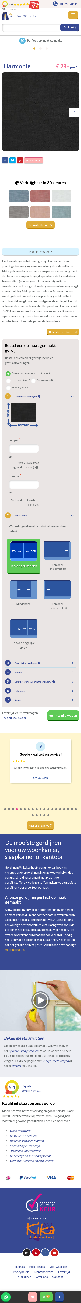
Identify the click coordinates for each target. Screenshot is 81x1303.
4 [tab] (17, 811)
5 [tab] (21, 811)
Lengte (13, 440)
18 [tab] (72, 811)
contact (16, 1065)
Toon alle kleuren (39, 225)
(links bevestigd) (57, 568)
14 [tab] (56, 811)
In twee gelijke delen (23, 565)
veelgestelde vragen (55, 1061)
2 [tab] (9, 811)
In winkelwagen (65, 716)
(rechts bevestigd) (57, 608)
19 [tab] (76, 811)
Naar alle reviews (39, 825)
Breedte (14, 476)
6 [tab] (25, 811)
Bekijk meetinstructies (24, 1038)
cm (10, 456)
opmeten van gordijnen (23, 1051)
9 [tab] (37, 811)
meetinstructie (14, 949)
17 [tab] (68, 811)
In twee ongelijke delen (24, 645)
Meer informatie (39, 251)
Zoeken (68, 27)
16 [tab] (64, 811)
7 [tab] (29, 811)
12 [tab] (48, 811)
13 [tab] (52, 811)
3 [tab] (13, 811)
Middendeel (23, 604)
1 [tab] (5, 811)
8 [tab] (33, 811)
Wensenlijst (35, 160)
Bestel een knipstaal (64, 332)
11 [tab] (44, 811)
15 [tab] (60, 811)
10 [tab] (41, 811)
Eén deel (57, 565)
